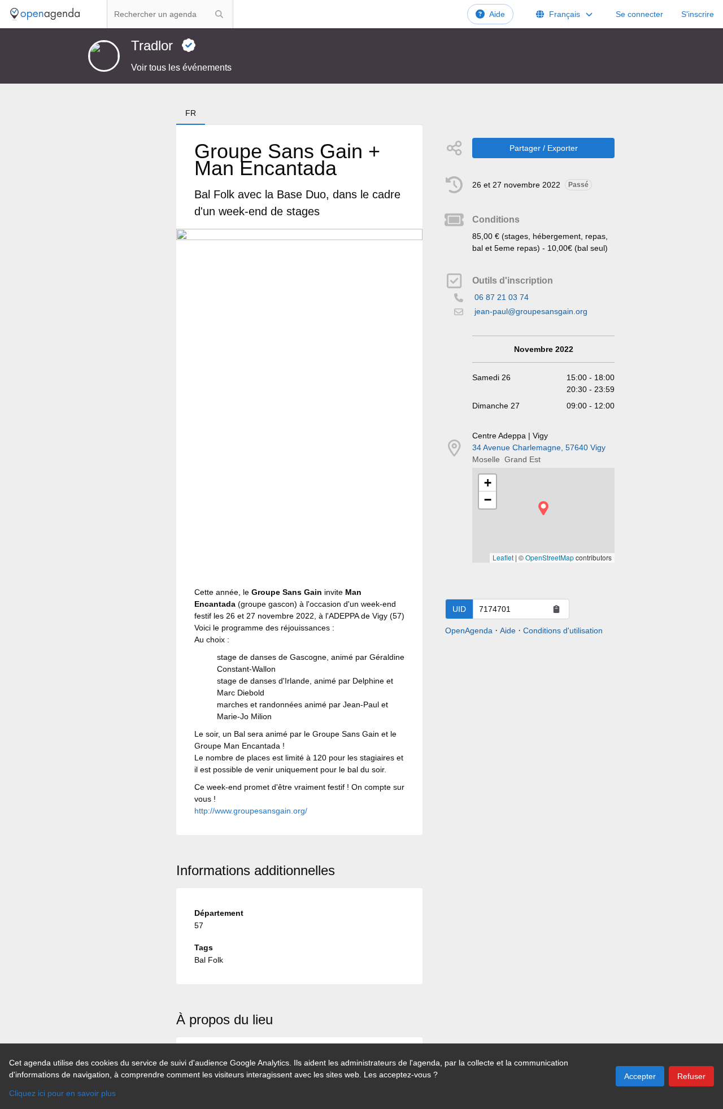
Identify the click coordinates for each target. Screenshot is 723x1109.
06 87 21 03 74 (501, 297)
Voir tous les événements (181, 67)
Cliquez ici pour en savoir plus (62, 1093)
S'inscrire (697, 14)
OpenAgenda (469, 630)
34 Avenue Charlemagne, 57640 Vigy (539, 447)
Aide (497, 14)
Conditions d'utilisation (563, 630)
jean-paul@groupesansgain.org (530, 311)
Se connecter (639, 14)
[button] (543, 508)
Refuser (691, 1076)
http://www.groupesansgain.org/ (250, 810)
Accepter (640, 1076)
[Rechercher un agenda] (219, 14)
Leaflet (503, 557)
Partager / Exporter (543, 148)
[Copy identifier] (556, 609)
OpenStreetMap (549, 557)
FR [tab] (190, 113)
